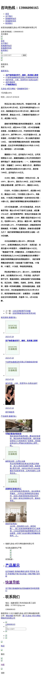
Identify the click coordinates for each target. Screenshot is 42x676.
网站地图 (9, 616)
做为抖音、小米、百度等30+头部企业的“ (21, 80)
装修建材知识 (10, 19)
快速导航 (12, 582)
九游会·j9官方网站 (8, 89)
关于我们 (9, 16)
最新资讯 (5, 71)
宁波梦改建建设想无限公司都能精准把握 (21, 77)
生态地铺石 (9, 571)
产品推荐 (9, 416)
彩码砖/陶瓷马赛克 (22, 571)
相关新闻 (9, 317)
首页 (7, 14)
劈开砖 (32, 571)
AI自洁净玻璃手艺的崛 (22, 311)
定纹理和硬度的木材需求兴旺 (24, 313)
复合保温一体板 (25, 574)
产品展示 (12, 565)
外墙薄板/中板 (13, 574)
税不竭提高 (10, 82)
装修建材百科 (10, 21)
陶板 (34, 574)
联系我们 (9, 23)
